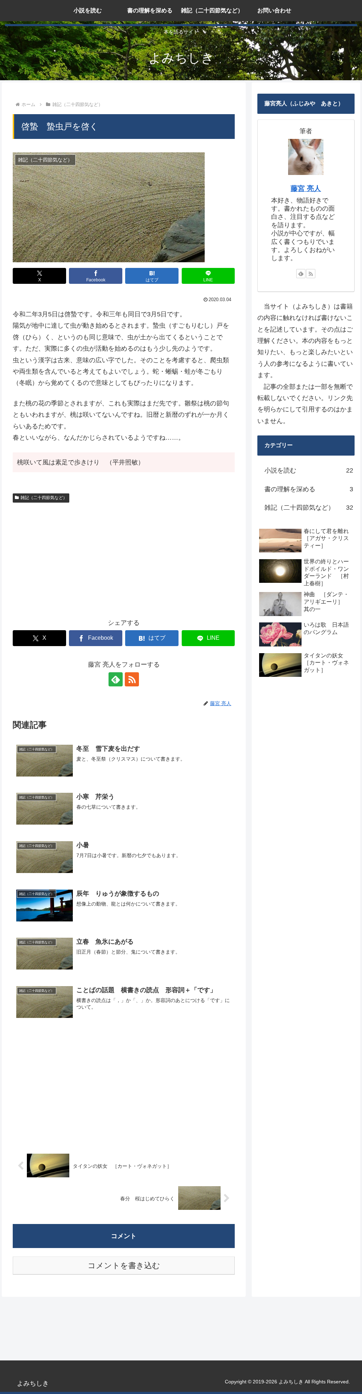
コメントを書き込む (124, 1265)
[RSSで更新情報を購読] (132, 679)
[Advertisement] (124, 558)
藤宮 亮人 (306, 188)
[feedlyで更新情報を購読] (116, 679)
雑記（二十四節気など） (44, 497)
